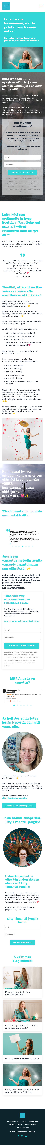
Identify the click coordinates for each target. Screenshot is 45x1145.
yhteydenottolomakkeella (14, 798)
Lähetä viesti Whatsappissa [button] (19, 806)
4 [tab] (22, 546)
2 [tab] (16, 546)
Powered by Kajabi (22, 1139)
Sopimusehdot (30, 1124)
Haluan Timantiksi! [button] (22, 942)
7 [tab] (33, 546)
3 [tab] (19, 546)
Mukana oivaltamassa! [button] (22, 172)
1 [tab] (12, 546)
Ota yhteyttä (33, 1122)
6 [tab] (29, 546)
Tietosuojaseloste (22, 1127)
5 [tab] (26, 546)
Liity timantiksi (13, 1122)
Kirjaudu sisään (15, 1124)
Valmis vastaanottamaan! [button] (22, 645)
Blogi (24, 1122)
